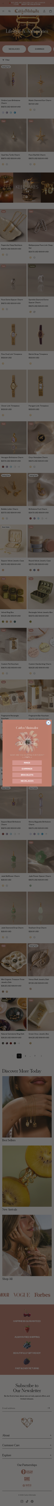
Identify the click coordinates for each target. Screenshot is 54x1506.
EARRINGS (27, 769)
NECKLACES (27, 781)
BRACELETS (27, 775)
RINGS (27, 763)
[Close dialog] (48, 723)
